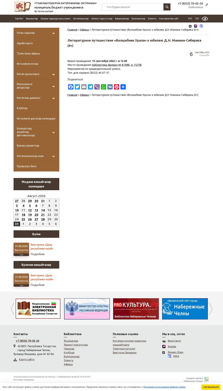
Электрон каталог (124, 348)
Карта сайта (26, 359)
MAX (176, 356)
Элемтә (152, 18)
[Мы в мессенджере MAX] (201, 26)
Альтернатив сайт (169, 18)
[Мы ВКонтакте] (185, 26)
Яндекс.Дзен (175, 352)
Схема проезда (196, 7)
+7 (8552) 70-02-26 (27, 340)
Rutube (172, 346)
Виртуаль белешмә (124, 352)
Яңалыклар (32, 18)
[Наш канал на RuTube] (195, 26)
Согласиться (211, 387)
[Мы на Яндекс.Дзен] (190, 26)
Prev (12, 308)
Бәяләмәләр (138, 18)
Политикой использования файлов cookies (164, 387)
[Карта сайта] (206, 26)
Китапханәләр (81, 18)
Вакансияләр (122, 18)
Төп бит (19, 18)
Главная (72, 29)
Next (211, 308)
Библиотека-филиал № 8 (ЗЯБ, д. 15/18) (117, 64)
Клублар (69, 352)
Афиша (84, 29)
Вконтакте (174, 340)
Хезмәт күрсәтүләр (101, 18)
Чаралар (69, 348)
